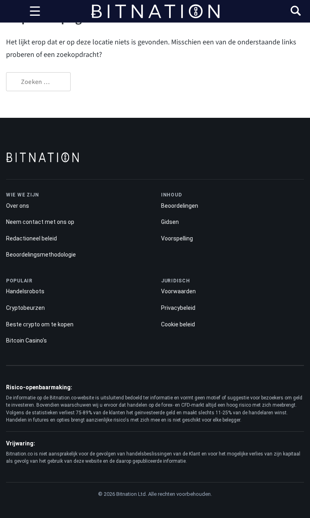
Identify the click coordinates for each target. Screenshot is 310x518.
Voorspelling (177, 238)
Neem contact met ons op (40, 222)
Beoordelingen (179, 206)
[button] (295, 12)
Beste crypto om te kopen (39, 324)
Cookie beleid (178, 324)
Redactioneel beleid (31, 238)
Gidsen (170, 222)
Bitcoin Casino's (26, 340)
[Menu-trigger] (35, 11)
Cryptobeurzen (25, 308)
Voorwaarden (178, 291)
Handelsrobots (25, 291)
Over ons (17, 206)
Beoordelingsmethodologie (41, 254)
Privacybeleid (178, 308)
